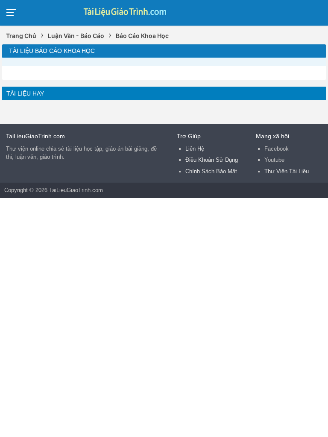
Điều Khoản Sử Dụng (211, 160)
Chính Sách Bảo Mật (211, 171)
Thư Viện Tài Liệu (286, 171)
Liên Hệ (194, 149)
